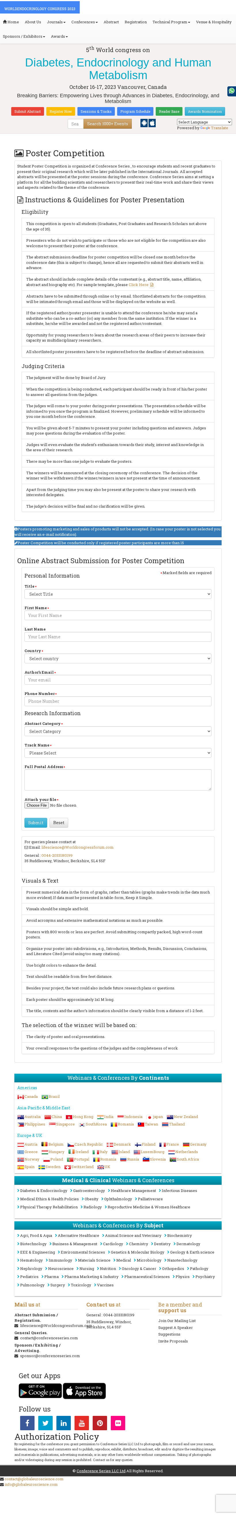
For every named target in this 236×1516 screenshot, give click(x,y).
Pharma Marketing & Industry (91, 1276)
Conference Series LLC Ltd (101, 1470)
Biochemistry (179, 1235)
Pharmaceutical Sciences (147, 1276)
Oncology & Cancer (139, 1268)
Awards (58, 36)
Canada (31, 1096)
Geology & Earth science (192, 1252)
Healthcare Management (133, 1190)
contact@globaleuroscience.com (34, 1478)
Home (13, 21)
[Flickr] (118, 1424)
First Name (35, 607)
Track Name (37, 745)
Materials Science (94, 1260)
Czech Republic (89, 1144)
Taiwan (151, 1124)
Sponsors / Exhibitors (22, 36)
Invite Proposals (173, 1341)
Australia (32, 1116)
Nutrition (108, 1268)
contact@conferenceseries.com (49, 1337)
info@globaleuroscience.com (31, 1484)
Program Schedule (135, 111)
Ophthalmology (118, 1198)
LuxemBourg (152, 1151)
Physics (183, 1276)
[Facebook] (27, 1424)
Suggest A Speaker (175, 1327)
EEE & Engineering (37, 1252)
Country (32, 650)
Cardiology (113, 1243)
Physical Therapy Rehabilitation (49, 1207)
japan (158, 1116)
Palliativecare (150, 1198)
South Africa (188, 1159)
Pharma (51, 1276)
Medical (123, 1260)
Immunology (60, 1260)
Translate (219, 127)
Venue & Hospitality (214, 21)
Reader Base (169, 111)
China (57, 1116)
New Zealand (186, 1116)
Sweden (52, 1166)
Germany (198, 1144)
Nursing (86, 1268)
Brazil (54, 1096)
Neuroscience (61, 1268)
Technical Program (170, 21)
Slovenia (158, 1159)
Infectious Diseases (179, 1190)
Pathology (199, 1268)
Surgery (57, 1285)
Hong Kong (83, 1116)
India (108, 1116)
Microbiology (149, 1260)
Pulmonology (32, 1285)
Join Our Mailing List (177, 1320)
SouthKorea (96, 1124)
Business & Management (74, 1243)
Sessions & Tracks (96, 111)
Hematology (31, 1260)
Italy (104, 1151)
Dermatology (188, 1243)
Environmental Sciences (83, 1252)
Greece (31, 1151)
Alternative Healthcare (78, 1235)
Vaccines (105, 1285)
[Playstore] (144, 122)
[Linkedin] (63, 1424)
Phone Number (39, 693)
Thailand (177, 1124)
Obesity (91, 1198)
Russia (133, 1159)
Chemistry (138, 1243)
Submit (35, 822)
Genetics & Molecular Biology (137, 1252)
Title (29, 586)
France (172, 1144)
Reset (58, 822)
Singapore (65, 1124)
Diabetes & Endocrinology (43, 1190)
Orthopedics (173, 1268)
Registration (136, 21)
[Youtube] (82, 1424)
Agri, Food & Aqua (36, 1235)
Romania (126, 1124)
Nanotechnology (182, 1260)
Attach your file (40, 799)
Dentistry (162, 1243)
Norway (31, 1159)
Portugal (81, 1159)
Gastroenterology (89, 1190)
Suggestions (169, 1334)
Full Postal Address (43, 766)
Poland (56, 1159)
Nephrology (31, 1268)
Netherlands (186, 1151)
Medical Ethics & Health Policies (49, 1198)
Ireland (82, 1151)
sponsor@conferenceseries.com (50, 1355)
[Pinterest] (100, 1424)
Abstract (111, 21)
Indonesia (133, 1116)
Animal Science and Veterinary (133, 1235)
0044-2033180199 (57, 855)
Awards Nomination (205, 111)
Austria (30, 1144)
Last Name (35, 629)
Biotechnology (33, 1243)
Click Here (139, 284)
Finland (148, 1144)
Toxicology (81, 1285)
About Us (33, 21)
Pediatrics (29, 1276)
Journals (55, 21)
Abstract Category (42, 723)
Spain (29, 1166)
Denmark (122, 1144)
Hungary (56, 1151)
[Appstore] (152, 122)
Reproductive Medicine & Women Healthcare (149, 1207)
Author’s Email (39, 672)
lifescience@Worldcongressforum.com (77, 847)
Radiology (92, 1207)
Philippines (34, 1124)
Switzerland (82, 1166)
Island (124, 1151)
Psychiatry (205, 1276)
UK (107, 1166)
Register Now (61, 111)
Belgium (56, 1144)
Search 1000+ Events (107, 123)
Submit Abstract (27, 111)
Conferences (83, 21)
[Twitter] (45, 1424)
